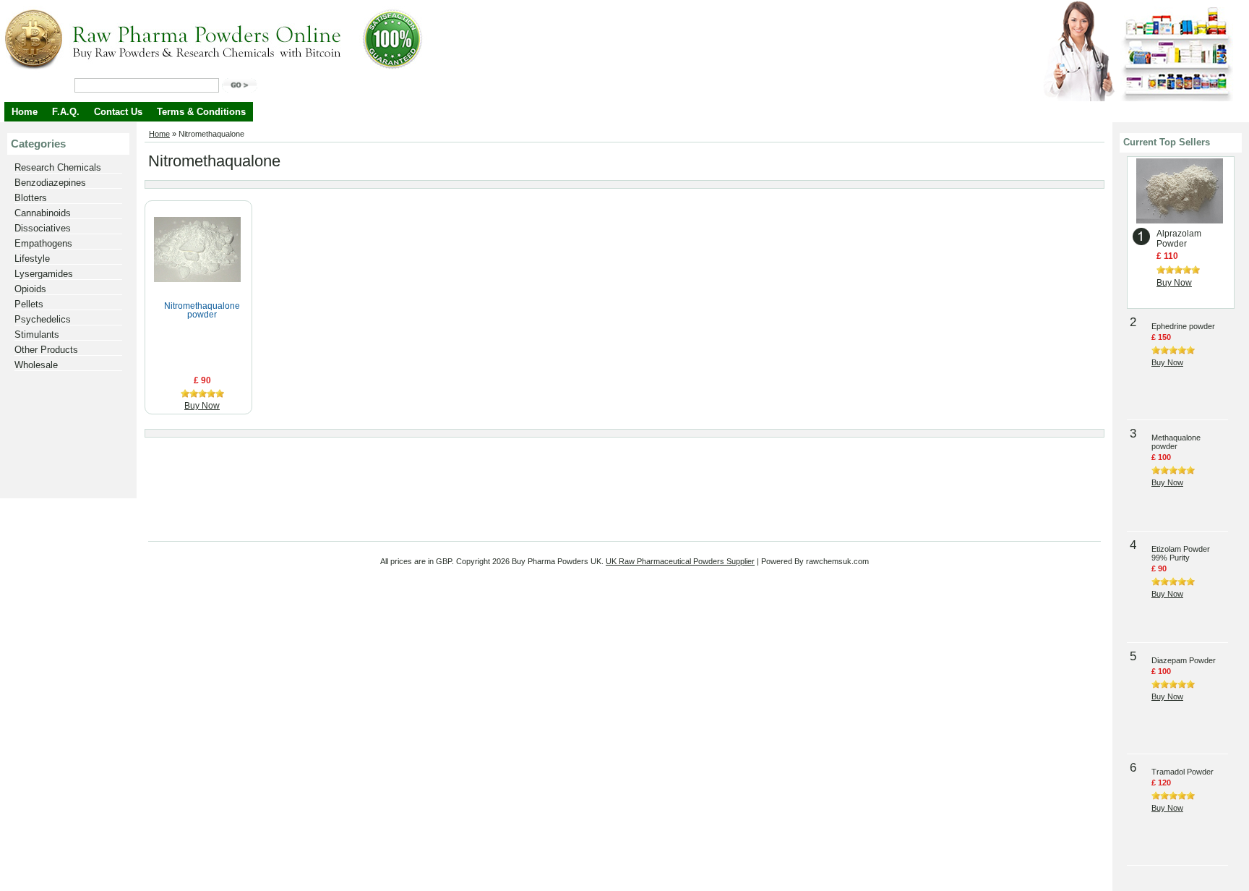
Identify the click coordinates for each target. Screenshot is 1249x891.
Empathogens (43, 243)
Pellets (28, 304)
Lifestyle (32, 258)
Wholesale (36, 364)
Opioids (30, 289)
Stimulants (36, 334)
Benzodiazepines (50, 182)
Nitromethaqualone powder (202, 310)
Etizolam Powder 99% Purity (1180, 553)
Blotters (30, 197)
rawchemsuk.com (837, 561)
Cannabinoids (42, 213)
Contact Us (118, 111)
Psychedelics (42, 319)
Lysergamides (43, 273)
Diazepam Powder (1183, 660)
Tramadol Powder (1182, 771)
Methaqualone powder (1176, 442)
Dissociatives (42, 228)
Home (25, 111)
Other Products (46, 349)
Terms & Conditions (201, 111)
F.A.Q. (66, 111)
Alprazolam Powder (1178, 239)
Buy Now (202, 405)
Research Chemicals (57, 167)
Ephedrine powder (1183, 326)
